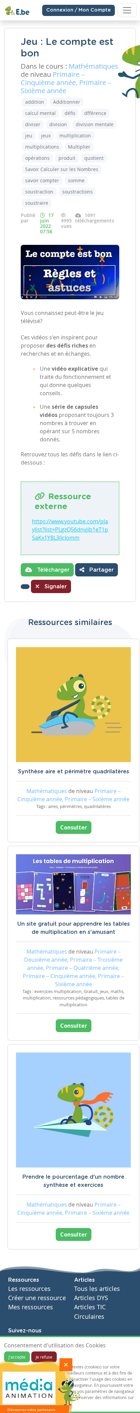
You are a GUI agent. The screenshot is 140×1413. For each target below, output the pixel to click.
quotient (94, 158)
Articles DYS (91, 1298)
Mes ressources (30, 1307)
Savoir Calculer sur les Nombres (61, 169)
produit (66, 158)
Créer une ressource (37, 1298)
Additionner (66, 102)
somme (76, 180)
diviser (32, 124)
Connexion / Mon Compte (78, 10)
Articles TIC (90, 1307)
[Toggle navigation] (127, 10)
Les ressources (29, 1289)
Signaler (55, 586)
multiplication (75, 135)
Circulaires (89, 1317)
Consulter (73, 827)
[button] (25, 586)
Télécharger (52, 570)
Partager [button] (100, 570)
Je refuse (44, 1357)
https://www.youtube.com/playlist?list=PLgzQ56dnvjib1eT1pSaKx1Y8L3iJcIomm (70, 529)
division (58, 124)
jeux (46, 135)
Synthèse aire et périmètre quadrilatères (73, 771)
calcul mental (40, 113)
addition (34, 102)
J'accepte (16, 1357)
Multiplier (79, 147)
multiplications (42, 147)
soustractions (77, 191)
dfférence (95, 113)
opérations (37, 158)
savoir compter (42, 180)
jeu (28, 135)
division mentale (94, 124)
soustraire (36, 203)
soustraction (39, 191)
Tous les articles (97, 1289)
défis (70, 113)
